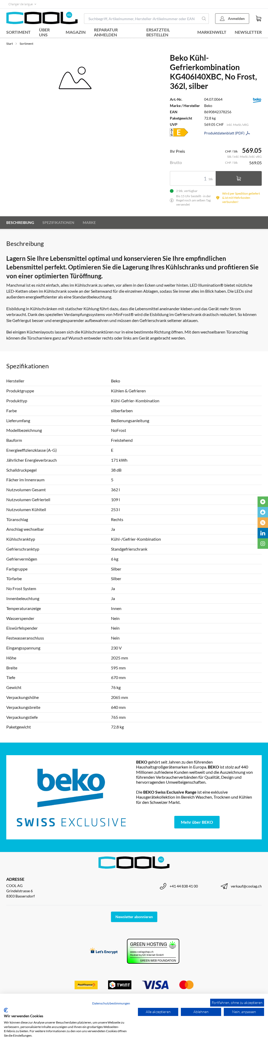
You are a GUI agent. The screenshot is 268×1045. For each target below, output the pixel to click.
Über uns (44, 32)
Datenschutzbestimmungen (111, 1003)
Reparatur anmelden (106, 32)
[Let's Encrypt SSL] (104, 951)
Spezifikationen (58, 222)
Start (9, 44)
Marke (89, 222)
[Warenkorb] (258, 18)
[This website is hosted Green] (153, 951)
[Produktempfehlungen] (263, 512)
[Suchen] (204, 18)
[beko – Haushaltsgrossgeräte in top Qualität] (71, 797)
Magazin (76, 32)
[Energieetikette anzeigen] (179, 132)
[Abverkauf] (263, 522)
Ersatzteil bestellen (158, 32)
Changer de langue (20, 4)
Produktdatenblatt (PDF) (224, 133)
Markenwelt (211, 32)
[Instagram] (263, 543)
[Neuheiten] (263, 501)
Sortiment (18, 32)
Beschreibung (20, 222)
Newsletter (248, 32)
